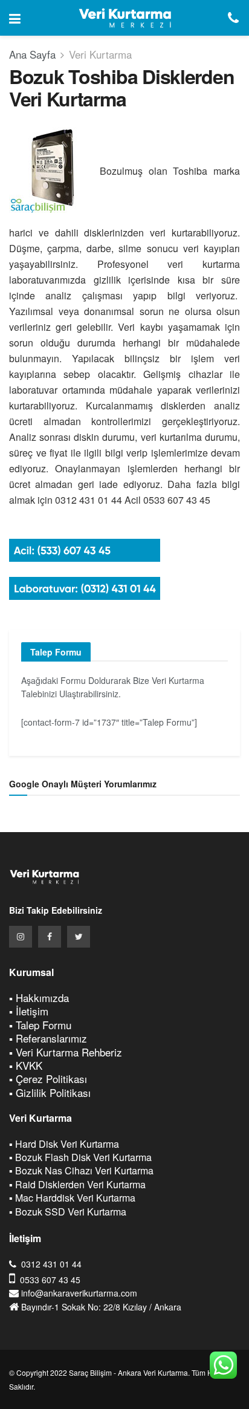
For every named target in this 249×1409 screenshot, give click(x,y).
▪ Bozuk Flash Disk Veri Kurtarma (80, 1157)
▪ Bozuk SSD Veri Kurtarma (67, 1212)
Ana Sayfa (32, 54)
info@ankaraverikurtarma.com (79, 1293)
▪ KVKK (25, 1065)
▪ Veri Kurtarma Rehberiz (65, 1051)
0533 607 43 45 (50, 1280)
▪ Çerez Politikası (48, 1078)
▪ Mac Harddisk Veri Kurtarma (72, 1198)
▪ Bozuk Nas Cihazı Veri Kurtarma (81, 1170)
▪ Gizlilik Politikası (50, 1092)
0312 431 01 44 (51, 1264)
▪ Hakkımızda (39, 997)
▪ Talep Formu (40, 1024)
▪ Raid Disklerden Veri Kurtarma (77, 1184)
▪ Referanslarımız (48, 1038)
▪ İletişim (28, 1010)
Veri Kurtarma (100, 54)
